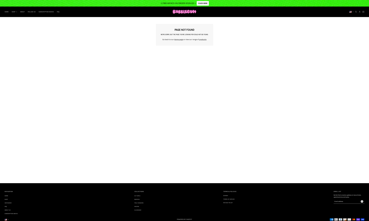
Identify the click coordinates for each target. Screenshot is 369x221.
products (202, 39)
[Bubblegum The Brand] (184, 12)
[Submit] (362, 201)
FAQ (6, 206)
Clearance (137, 210)
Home (6, 195)
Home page (178, 39)
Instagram (8, 203)
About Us (8, 210)
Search (225, 195)
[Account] (360, 12)
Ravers (136, 206)
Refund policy (228, 202)
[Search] (356, 12)
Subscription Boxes (11, 213)
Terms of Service (229, 199)
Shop (6, 199)
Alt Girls (137, 195)
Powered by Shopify (184, 219)
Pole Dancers (138, 203)
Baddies (137, 199)
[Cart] (363, 12)
